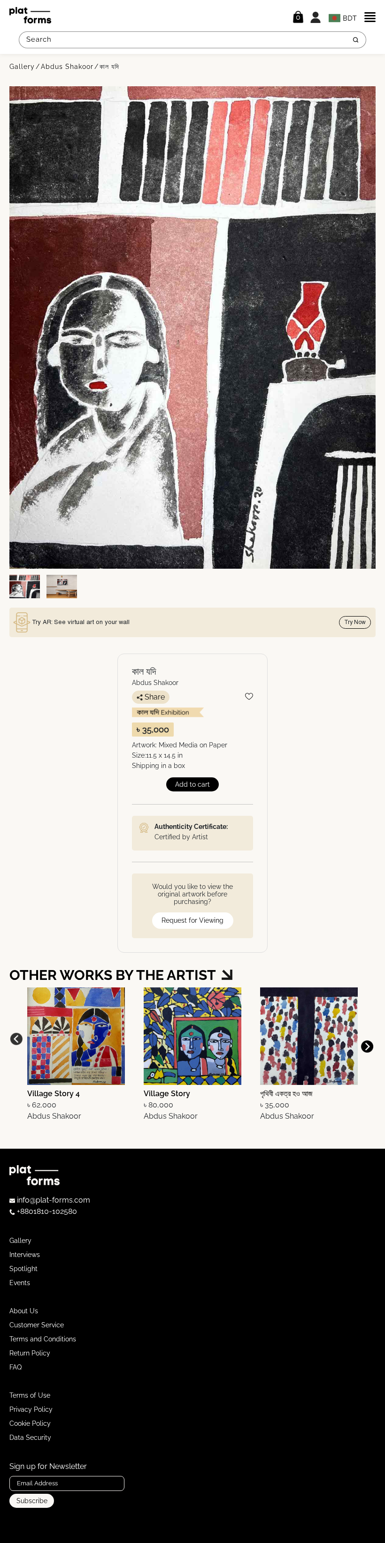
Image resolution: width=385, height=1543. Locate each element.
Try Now (355, 622)
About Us (23, 1311)
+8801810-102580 (46, 1211)
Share (155, 696)
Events (19, 1283)
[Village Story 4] (76, 1035)
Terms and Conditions (42, 1339)
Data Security (30, 1437)
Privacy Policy (31, 1409)
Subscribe (31, 1501)
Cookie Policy (30, 1423)
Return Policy (29, 1353)
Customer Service (36, 1325)
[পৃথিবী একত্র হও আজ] (309, 1035)
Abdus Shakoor (67, 66)
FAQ (15, 1367)
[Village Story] (192, 1035)
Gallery (22, 66)
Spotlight (23, 1268)
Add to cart (192, 784)
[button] (367, 1046)
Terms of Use (29, 1395)
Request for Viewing (192, 920)
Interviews (24, 1254)
